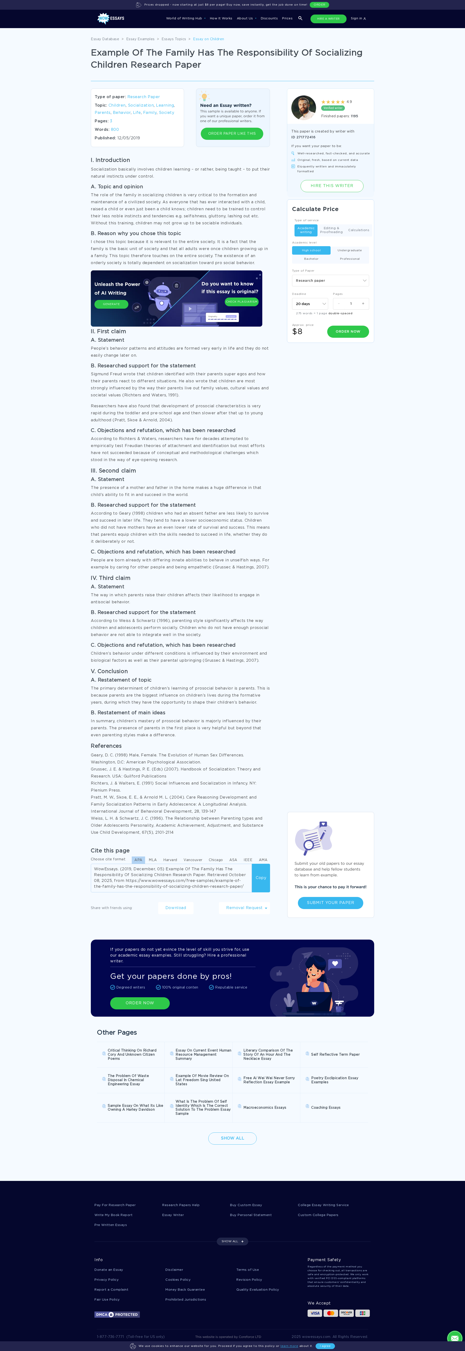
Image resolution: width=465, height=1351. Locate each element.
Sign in (357, 18)
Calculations (358, 230)
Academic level (304, 242)
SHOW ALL (230, 1241)
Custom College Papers (318, 1215)
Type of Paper (303, 270)
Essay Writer (173, 1215)
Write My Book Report (113, 1215)
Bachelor (311, 259)
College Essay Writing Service (323, 1205)
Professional (350, 259)
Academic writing (306, 230)
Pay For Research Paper (115, 1205)
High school (311, 250)
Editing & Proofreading (331, 230)
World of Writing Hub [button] (184, 18)
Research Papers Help (181, 1205)
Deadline (299, 294)
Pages (338, 294)
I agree (325, 1346)
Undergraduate (350, 250)
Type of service (306, 220)
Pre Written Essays (110, 1225)
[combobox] (330, 280)
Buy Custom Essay (246, 1205)
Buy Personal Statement (251, 1215)
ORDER (320, 4)
